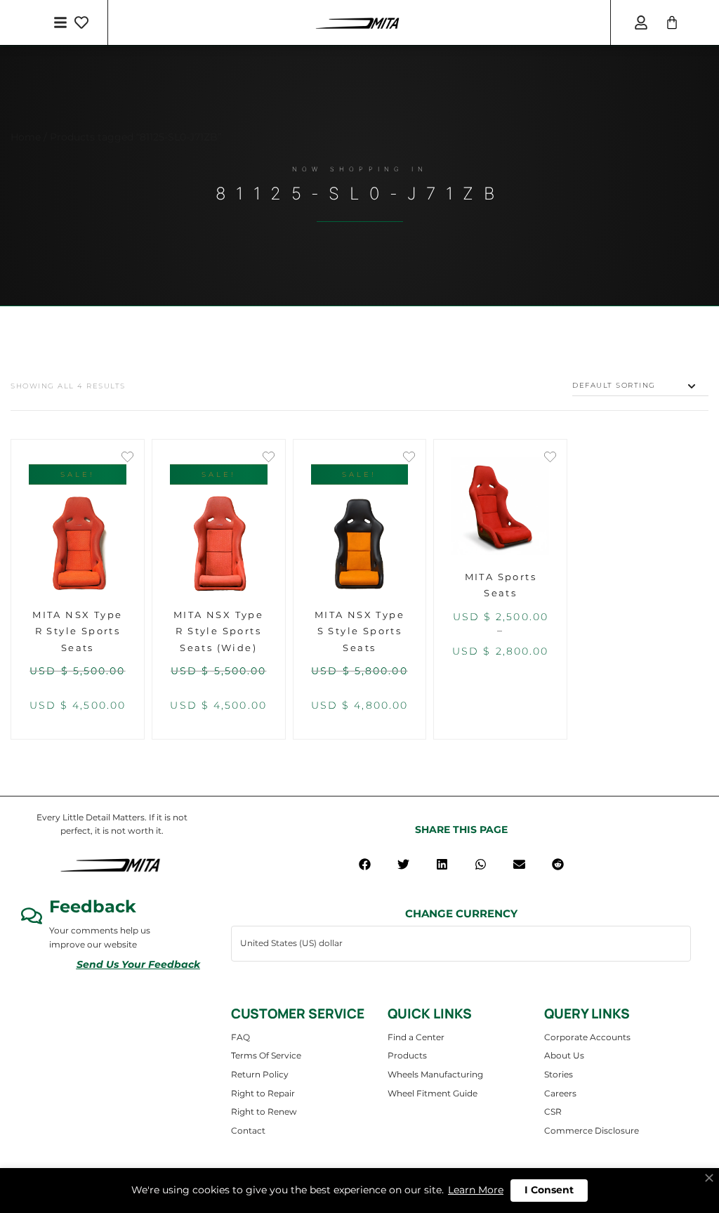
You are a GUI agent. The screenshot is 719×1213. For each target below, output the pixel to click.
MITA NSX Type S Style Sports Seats (359, 631)
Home (26, 137)
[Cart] (672, 22)
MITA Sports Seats (500, 584)
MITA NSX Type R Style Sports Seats (77, 631)
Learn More (475, 1190)
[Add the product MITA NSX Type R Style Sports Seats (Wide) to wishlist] (269, 458)
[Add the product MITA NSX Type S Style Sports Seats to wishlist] (409, 458)
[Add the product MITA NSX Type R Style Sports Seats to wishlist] (127, 458)
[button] (365, 864)
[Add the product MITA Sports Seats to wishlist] (550, 458)
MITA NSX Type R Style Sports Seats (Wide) (218, 631)
